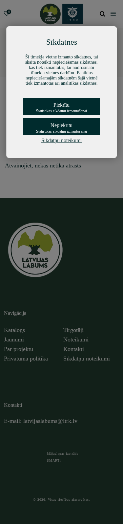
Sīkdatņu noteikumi (61, 140)
